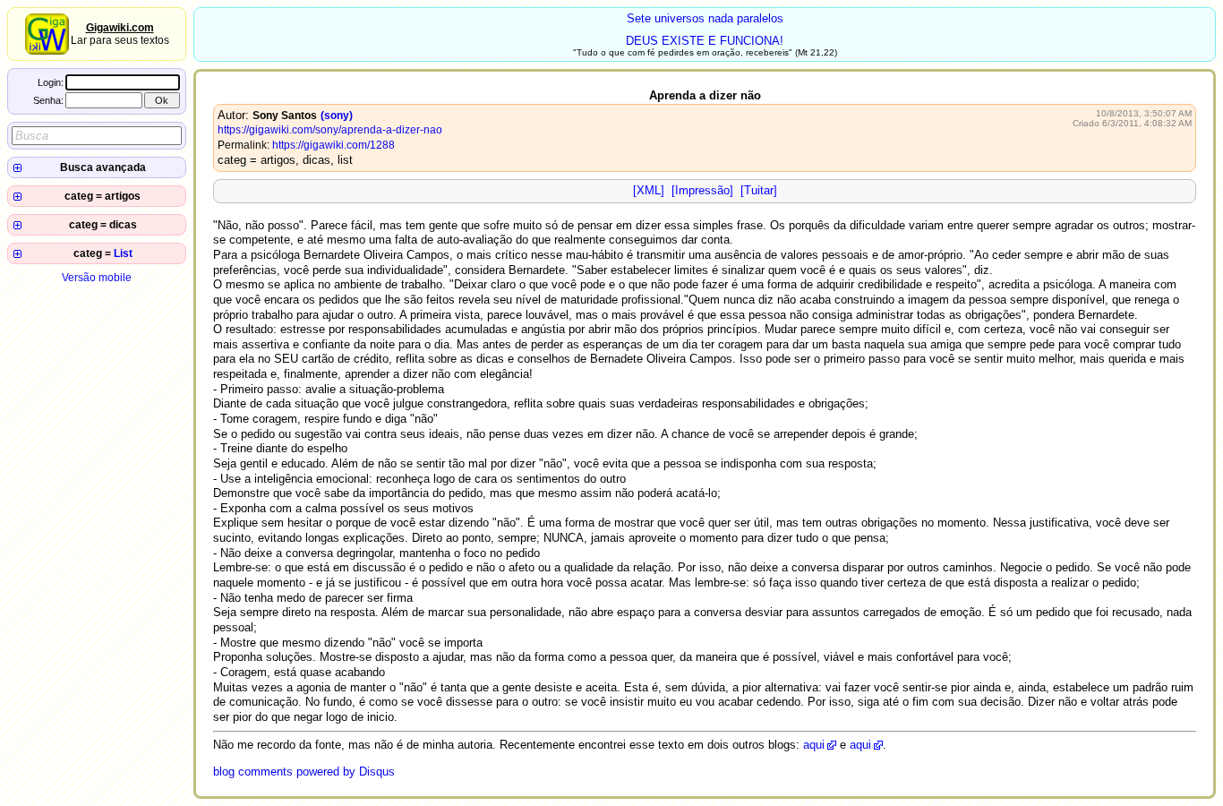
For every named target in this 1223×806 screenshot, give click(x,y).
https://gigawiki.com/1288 (333, 145)
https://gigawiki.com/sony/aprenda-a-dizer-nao (330, 129)
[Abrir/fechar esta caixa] (17, 168)
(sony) (337, 115)
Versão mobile (97, 277)
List (123, 253)
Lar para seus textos (120, 34)
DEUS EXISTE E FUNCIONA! (704, 40)
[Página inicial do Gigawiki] (47, 51)
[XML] (648, 190)
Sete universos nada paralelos (705, 18)
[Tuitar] (758, 190)
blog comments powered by (304, 771)
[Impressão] (702, 190)
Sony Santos (284, 115)
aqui (814, 744)
